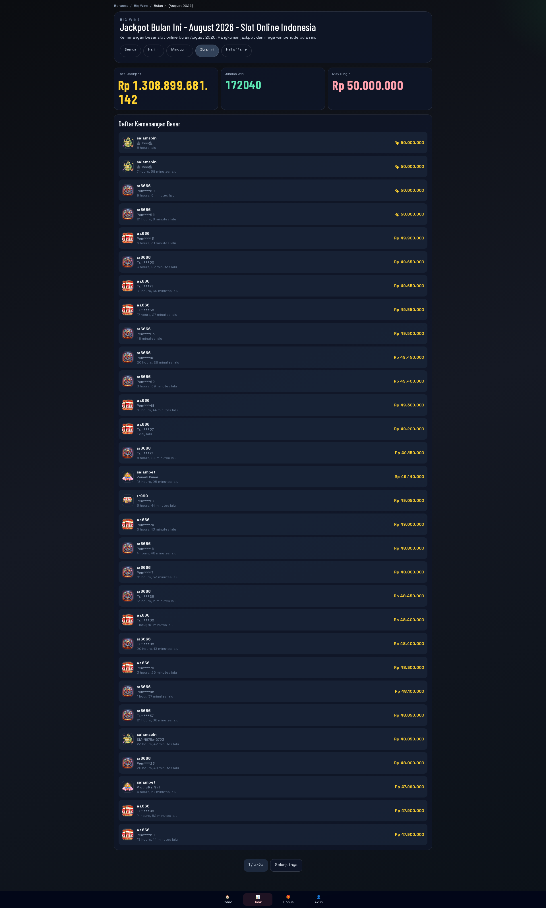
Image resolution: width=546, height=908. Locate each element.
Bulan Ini (207, 49)
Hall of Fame (236, 49)
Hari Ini (153, 49)
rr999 (142, 495)
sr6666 (144, 185)
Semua (130, 49)
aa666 (143, 233)
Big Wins (141, 5)
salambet (146, 472)
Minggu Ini (179, 49)
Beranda (121, 5)
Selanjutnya (286, 864)
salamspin (147, 138)
